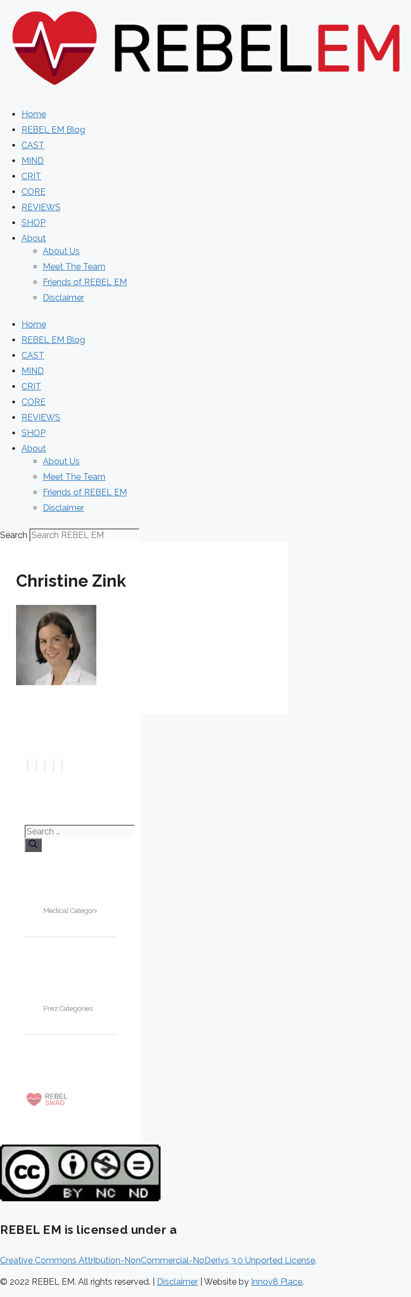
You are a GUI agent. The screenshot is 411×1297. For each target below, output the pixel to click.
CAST (32, 145)
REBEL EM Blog (53, 130)
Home (33, 114)
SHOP (33, 223)
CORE (33, 192)
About (33, 238)
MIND (32, 161)
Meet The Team (74, 267)
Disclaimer (63, 298)
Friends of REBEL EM (85, 282)
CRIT (31, 176)
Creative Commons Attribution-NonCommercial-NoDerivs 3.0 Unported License (157, 1260)
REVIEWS (40, 207)
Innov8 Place (276, 1282)
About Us (61, 251)
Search (13, 535)
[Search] (33, 845)
